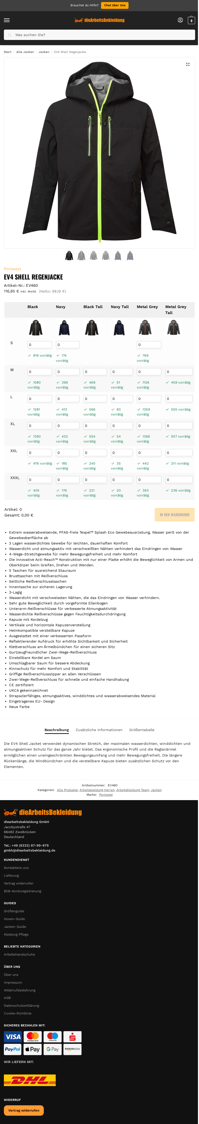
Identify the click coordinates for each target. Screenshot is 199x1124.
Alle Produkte (67, 790)
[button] (191, 20)
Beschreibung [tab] (57, 730)
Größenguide (14, 911)
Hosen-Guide (14, 919)
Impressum (13, 982)
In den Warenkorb (174, 514)
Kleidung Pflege (16, 934)
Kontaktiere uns (16, 868)
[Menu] (11, 20)
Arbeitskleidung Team (132, 790)
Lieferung (11, 875)
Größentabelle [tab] (141, 730)
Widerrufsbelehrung (19, 990)
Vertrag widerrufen (18, 883)
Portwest (12, 269)
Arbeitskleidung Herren (97, 790)
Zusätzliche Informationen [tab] (99, 730)
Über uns (11, 975)
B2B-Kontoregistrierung (22, 891)
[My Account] (180, 20)
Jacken (44, 52)
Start (7, 52)
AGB (7, 998)
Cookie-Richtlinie (17, 1013)
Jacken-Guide (15, 927)
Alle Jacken (25, 52)
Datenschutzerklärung (21, 1005)
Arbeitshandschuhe (19, 954)
